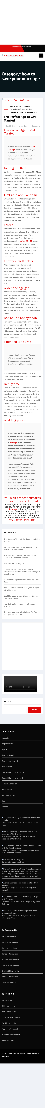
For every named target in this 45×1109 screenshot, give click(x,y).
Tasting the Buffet (16, 168)
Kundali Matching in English (13, 772)
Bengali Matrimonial (10, 954)
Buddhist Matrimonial (11, 1035)
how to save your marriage (20, 106)
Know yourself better (18, 261)
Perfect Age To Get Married (21, 109)
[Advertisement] (22, 22)
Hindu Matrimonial (9, 1000)
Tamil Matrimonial (9, 983)
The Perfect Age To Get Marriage (23, 112)
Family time (12, 384)
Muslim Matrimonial (10, 1029)
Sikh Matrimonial (9, 1006)
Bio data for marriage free (15, 564)
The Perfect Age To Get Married (19, 131)
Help (3, 801)
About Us (5, 738)
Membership (7, 767)
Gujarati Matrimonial (10, 960)
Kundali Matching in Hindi (12, 778)
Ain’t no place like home (21, 195)
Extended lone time (17, 342)
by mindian (23, 126)
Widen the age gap (16, 288)
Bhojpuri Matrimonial (10, 971)
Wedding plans (14, 420)
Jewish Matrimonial (10, 1040)
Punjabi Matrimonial (10, 942)
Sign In (4, 749)
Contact (5, 807)
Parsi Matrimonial (9, 1023)
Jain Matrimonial (9, 1012)
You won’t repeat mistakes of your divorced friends (22, 499)
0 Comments (35, 126)
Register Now (7, 744)
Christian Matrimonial (11, 1017)
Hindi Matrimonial (9, 937)
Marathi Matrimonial (10, 977)
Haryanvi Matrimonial (10, 948)
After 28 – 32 (26, 241)
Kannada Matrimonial (10, 965)
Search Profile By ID (10, 761)
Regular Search (8, 755)
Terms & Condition (9, 784)
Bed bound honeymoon (20, 318)
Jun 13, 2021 (10, 126)
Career (8, 225)
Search (7, 701)
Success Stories (8, 795)
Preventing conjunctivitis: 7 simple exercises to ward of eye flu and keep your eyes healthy (22, 571)
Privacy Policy (7, 790)
